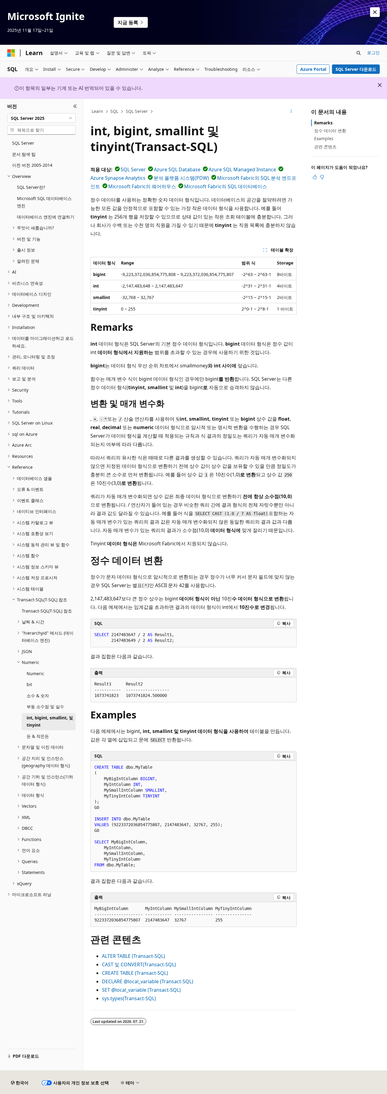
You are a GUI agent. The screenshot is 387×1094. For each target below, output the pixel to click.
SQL (114, 111)
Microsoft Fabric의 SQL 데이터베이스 (225, 186)
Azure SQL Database (177, 169)
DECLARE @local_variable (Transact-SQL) (147, 981)
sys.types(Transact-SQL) (129, 998)
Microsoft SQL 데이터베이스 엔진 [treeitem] (44, 202)
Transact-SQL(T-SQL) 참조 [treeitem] (47, 611)
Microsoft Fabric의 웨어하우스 (142, 186)
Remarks (323, 123)
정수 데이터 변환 (330, 130)
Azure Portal (313, 69)
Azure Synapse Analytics (117, 178)
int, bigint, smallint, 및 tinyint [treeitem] (50, 721)
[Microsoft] (11, 53)
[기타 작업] (291, 112)
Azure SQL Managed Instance (242, 169)
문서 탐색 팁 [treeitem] (24, 154)
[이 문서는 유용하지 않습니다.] (322, 177)
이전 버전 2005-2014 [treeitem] (32, 165)
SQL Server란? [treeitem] (31, 187)
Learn (97, 111)
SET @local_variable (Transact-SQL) (141, 990)
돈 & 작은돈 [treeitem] (38, 736)
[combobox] (41, 118)
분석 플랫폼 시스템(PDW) (181, 178)
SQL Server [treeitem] (23, 143)
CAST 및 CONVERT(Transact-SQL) (139, 964)
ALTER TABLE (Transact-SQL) (133, 956)
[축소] (75, 106)
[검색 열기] (359, 53)
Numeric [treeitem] (35, 673)
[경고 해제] (375, 12)
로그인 (373, 52)
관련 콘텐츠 (325, 146)
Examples (323, 138)
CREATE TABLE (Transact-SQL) (135, 973)
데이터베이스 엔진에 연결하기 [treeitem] (45, 217)
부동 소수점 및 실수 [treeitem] (45, 706)
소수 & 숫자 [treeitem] (38, 695)
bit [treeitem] (29, 684)
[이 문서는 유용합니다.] (314, 177)
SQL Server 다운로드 (356, 69)
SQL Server (137, 111)
